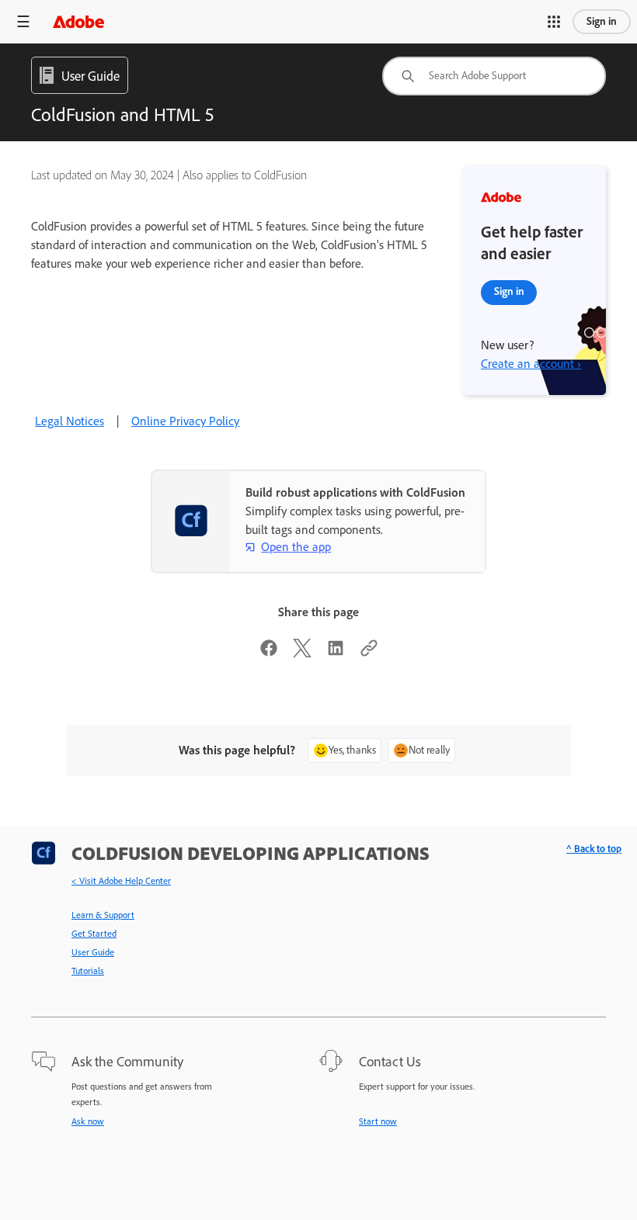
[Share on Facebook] (268, 653)
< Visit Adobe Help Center (121, 880)
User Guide (92, 952)
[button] (553, 21)
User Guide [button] (90, 76)
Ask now (87, 1121)
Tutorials (87, 970)
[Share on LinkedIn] (335, 653)
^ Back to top (593, 848)
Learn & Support (102, 915)
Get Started (94, 933)
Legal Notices (69, 421)
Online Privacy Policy (185, 421)
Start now (378, 1121)
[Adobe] (78, 21)
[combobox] (494, 76)
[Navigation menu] (23, 21)
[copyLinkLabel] (369, 653)
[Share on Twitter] (302, 653)
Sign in (602, 21)
